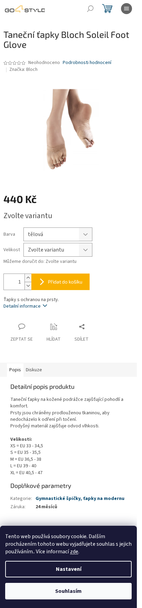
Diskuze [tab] (34, 369)
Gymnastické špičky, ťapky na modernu (80, 498)
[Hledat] (90, 8)
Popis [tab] (15, 369)
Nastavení (68, 569)
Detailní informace (22, 306)
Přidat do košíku (65, 282)
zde (74, 551)
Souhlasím (68, 591)
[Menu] (126, 8)
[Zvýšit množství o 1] (27, 278)
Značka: (23, 69)
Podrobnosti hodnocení (87, 63)
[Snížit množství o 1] (27, 286)
